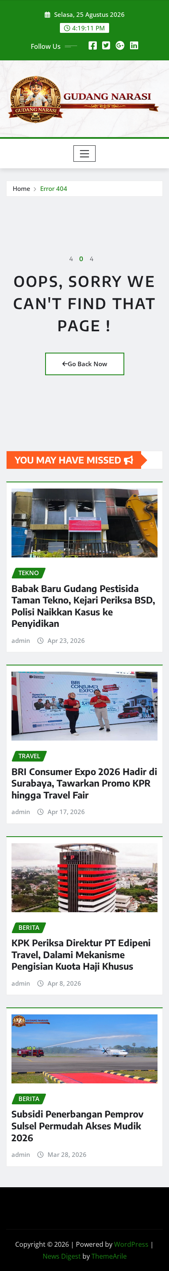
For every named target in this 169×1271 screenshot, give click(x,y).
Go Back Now (87, 364)
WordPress (131, 1244)
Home (21, 188)
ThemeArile (109, 1256)
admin (20, 640)
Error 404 (53, 188)
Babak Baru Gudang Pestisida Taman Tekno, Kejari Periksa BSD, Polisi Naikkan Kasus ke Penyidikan (83, 606)
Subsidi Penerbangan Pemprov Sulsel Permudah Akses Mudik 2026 (77, 1125)
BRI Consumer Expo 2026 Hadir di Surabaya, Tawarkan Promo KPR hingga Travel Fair (84, 783)
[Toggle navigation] (84, 153)
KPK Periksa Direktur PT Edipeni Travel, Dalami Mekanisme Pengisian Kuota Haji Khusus (81, 954)
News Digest (62, 1256)
